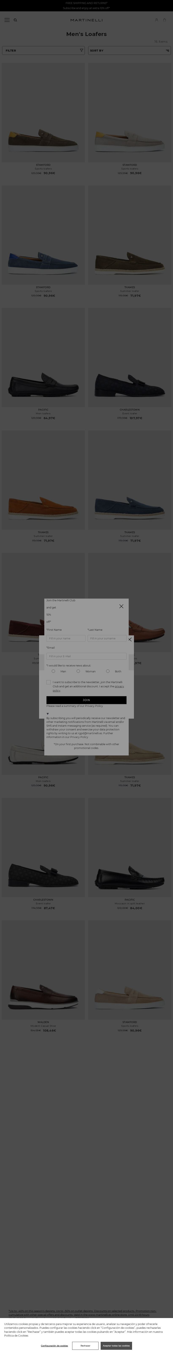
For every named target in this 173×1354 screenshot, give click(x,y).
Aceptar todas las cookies (116, 1346)
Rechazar (85, 1346)
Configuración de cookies (54, 1346)
